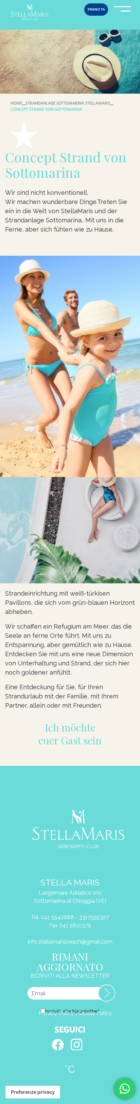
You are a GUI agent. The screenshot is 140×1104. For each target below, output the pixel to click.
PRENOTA (96, 9)
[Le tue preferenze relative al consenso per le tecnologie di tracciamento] (32, 1092)
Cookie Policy (95, 1013)
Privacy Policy (56, 1013)
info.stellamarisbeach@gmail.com (70, 942)
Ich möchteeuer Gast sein (70, 734)
